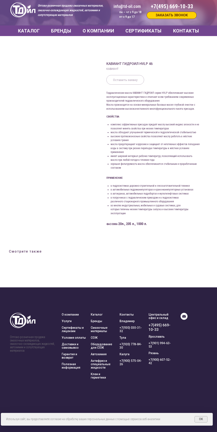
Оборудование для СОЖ (101, 346)
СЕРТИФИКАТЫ (143, 31)
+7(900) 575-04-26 (131, 362)
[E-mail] (184, 318)
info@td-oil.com (127, 6)
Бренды (96, 321)
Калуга (124, 354)
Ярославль (157, 336)
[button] (172, 15)
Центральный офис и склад (158, 316)
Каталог (97, 314)
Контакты (127, 314)
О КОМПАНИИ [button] (98, 31)
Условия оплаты (74, 337)
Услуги (67, 321)
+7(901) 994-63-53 (160, 344)
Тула (123, 337)
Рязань (154, 353)
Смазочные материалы (99, 329)
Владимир (127, 321)
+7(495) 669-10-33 (159, 327)
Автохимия (99, 354)
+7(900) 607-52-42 (160, 361)
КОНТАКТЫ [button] (186, 31)
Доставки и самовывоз (70, 346)
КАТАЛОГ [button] (29, 31)
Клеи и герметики (98, 375)
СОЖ (94, 337)
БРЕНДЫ (61, 31)
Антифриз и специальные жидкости (100, 364)
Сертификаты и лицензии (73, 329)
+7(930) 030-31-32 (131, 329)
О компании (70, 314)
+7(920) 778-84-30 (131, 346)
